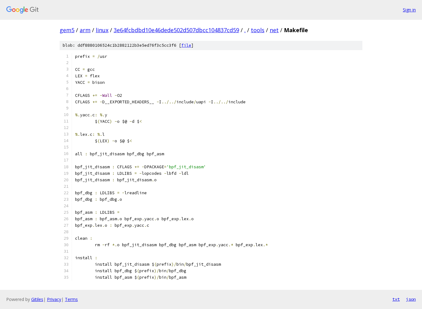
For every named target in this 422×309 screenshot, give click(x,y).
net (274, 30)
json (411, 299)
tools (257, 30)
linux (102, 30)
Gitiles (37, 299)
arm (85, 30)
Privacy (54, 299)
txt (396, 299)
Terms (71, 299)
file (186, 45)
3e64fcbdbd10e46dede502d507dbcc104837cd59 (176, 30)
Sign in (409, 10)
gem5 (67, 30)
